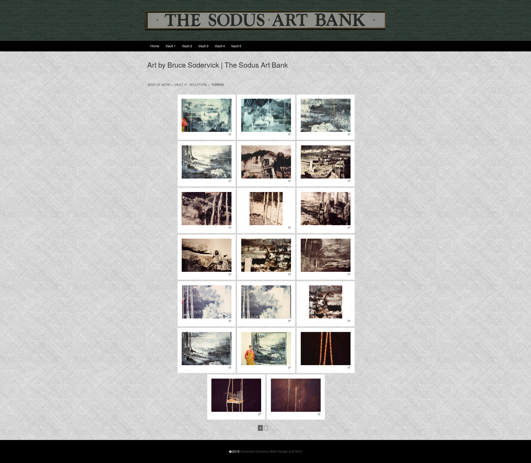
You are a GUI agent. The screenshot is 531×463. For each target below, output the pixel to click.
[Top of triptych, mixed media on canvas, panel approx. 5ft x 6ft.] (326, 162)
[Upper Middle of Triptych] (206, 208)
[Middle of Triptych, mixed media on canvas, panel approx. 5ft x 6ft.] (266, 208)
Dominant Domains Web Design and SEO (271, 451)
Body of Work (159, 85)
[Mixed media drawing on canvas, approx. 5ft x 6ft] (266, 115)
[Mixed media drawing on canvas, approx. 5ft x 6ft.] (206, 115)
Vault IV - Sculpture (190, 85)
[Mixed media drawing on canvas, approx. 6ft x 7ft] (206, 162)
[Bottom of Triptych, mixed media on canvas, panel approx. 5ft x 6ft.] (326, 208)
